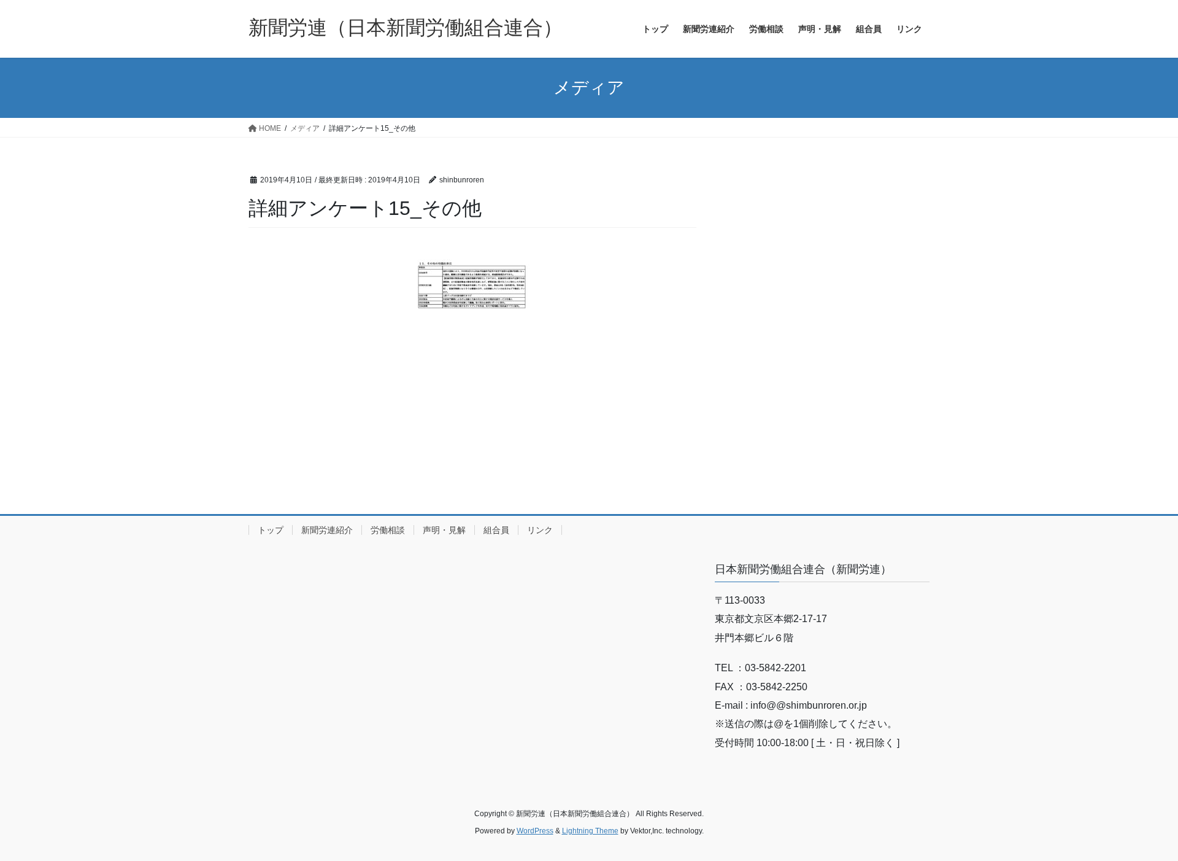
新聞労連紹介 (327, 530)
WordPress (535, 831)
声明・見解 (444, 530)
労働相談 (388, 530)
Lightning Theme (590, 831)
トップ (270, 530)
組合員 (496, 530)
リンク (540, 530)
